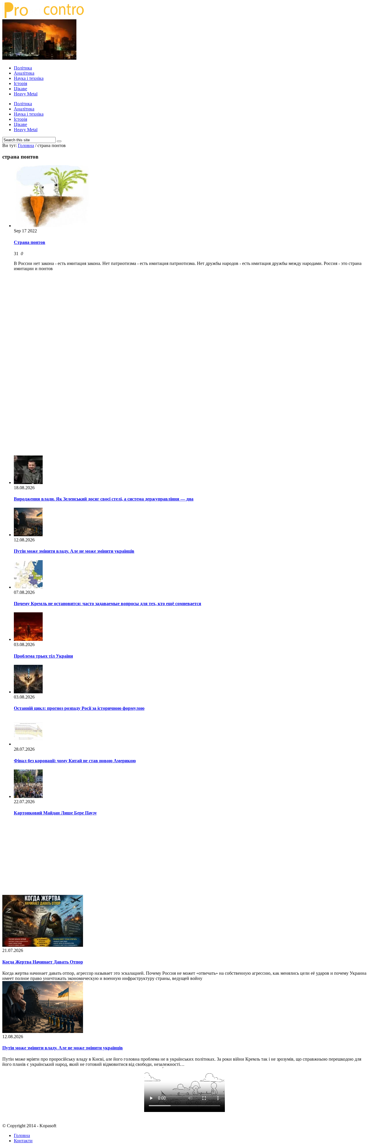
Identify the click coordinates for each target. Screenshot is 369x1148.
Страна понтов (29, 242)
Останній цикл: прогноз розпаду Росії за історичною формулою (79, 708)
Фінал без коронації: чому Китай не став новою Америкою (75, 760)
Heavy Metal (25, 93)
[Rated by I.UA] (184, 1115)
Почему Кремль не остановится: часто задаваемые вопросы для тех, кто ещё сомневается (107, 603)
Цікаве (20, 88)
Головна (22, 1135)
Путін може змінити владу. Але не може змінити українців (74, 551)
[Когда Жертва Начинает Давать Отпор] (42, 945)
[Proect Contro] (43, 16)
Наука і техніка (29, 78)
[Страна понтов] (52, 225)
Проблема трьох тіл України (43, 656)
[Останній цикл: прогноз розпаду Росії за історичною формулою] (28, 691)
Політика (23, 67)
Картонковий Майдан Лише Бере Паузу (55, 812)
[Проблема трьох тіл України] (28, 639)
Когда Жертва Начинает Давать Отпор (42, 961)
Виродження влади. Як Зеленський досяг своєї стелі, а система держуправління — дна (103, 498)
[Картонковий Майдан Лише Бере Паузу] (28, 796)
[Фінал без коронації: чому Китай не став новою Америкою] (28, 744)
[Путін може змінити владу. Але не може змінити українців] (28, 534)
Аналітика (24, 73)
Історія (20, 83)
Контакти (23, 1140)
